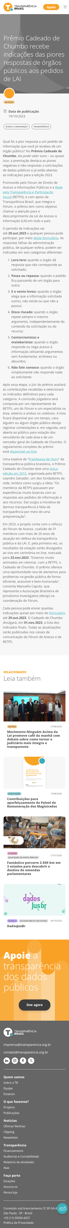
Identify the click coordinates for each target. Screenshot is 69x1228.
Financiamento (13, 1151)
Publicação (14, 793)
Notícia (12, 726)
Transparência (15, 1145)
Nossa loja (10, 1192)
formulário (57, 613)
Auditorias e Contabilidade (21, 1156)
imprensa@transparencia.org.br (27, 1044)
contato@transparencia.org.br (26, 1052)
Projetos (9, 1107)
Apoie (51, 7)
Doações (9, 1181)
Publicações (11, 1113)
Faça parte (12, 1175)
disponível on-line (23, 451)
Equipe (8, 1088)
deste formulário (45, 238)
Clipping (12, 853)
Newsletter (11, 1137)
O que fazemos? (16, 1101)
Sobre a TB (11, 1083)
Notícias (9, 102)
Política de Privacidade (19, 1223)
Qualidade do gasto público (23, 857)
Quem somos (14, 1077)
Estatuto (9, 1094)
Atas (6, 1168)
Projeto (12, 921)
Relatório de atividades (19, 1162)
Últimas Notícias (14, 1126)
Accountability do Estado (33, 921)
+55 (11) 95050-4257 (17, 1218)
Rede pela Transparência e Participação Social (33, 192)
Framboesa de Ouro (43, 459)
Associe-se (11, 1187)
